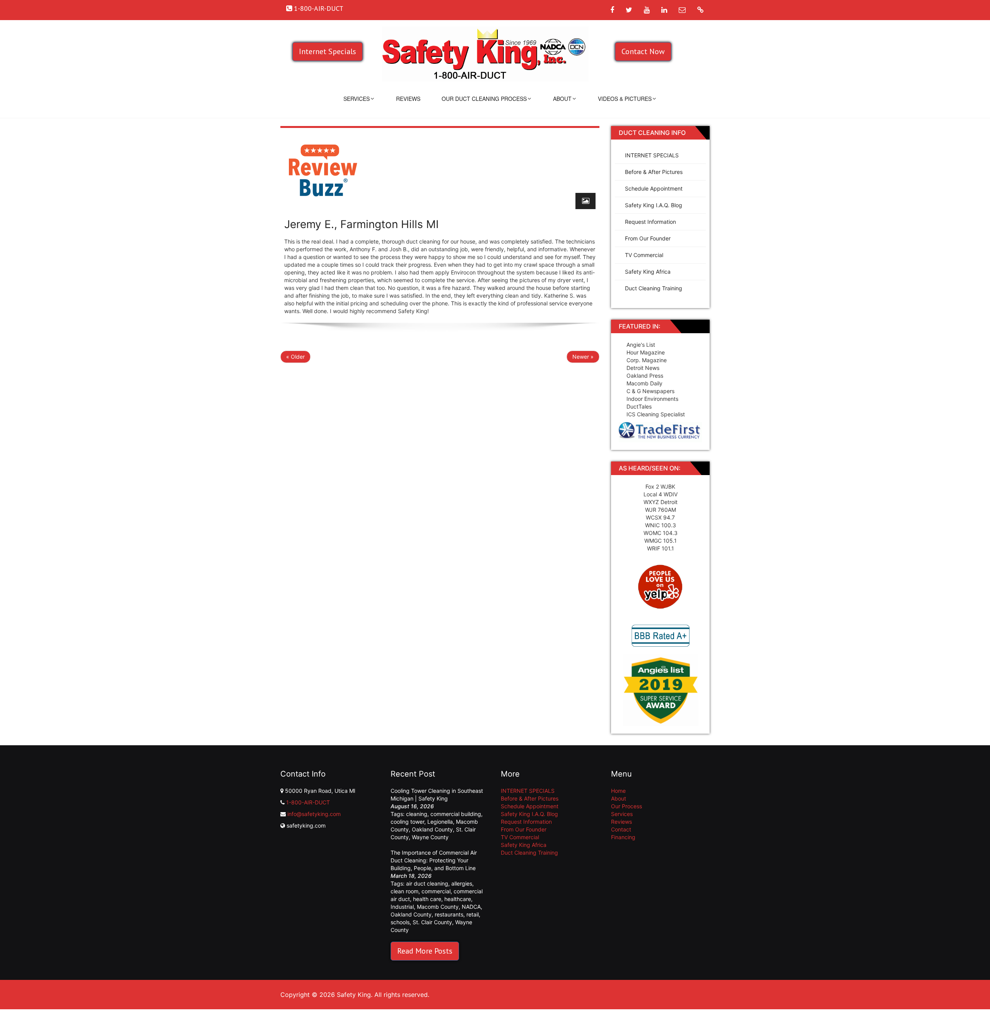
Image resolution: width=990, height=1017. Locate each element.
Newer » (583, 356)
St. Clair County (432, 922)
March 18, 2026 (411, 875)
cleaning (416, 814)
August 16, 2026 (412, 806)
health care (427, 899)
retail (472, 914)
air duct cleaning (427, 883)
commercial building (455, 814)
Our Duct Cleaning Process (484, 98)
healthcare (457, 899)
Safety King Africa (648, 271)
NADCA (471, 906)
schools (400, 922)
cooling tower (407, 821)
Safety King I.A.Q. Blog (653, 205)
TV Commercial (644, 255)
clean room (404, 891)
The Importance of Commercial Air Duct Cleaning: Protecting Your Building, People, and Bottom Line (434, 860)
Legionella (440, 821)
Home (618, 790)
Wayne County (430, 837)
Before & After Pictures (654, 172)
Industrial (402, 906)
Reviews (408, 98)
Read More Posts (424, 951)
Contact (621, 829)
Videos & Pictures (625, 98)
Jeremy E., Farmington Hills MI (361, 224)
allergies (461, 883)
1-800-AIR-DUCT (308, 802)
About (562, 98)
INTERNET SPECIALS (652, 155)
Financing (623, 837)
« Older (295, 356)
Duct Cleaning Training (653, 288)
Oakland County (432, 829)
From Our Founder (648, 238)
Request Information (650, 221)
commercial (436, 891)
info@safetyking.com (314, 814)
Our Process (626, 806)
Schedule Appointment (654, 188)
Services (356, 98)
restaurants (449, 914)
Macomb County (438, 906)
